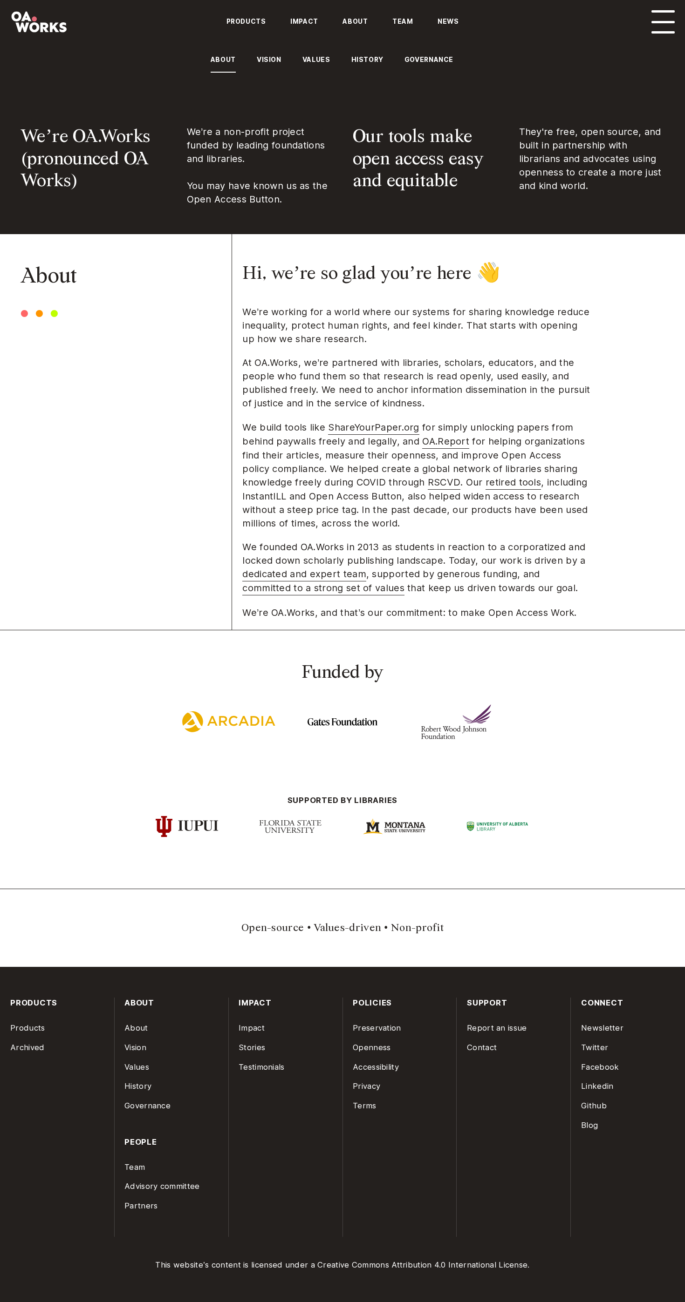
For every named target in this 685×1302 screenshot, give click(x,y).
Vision (135, 1047)
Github (594, 1105)
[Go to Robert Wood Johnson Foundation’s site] (456, 721)
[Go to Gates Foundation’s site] (342, 722)
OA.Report (445, 441)
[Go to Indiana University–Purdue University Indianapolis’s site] (186, 826)
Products (246, 21)
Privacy (366, 1086)
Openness (371, 1047)
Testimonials (262, 1067)
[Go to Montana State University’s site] (394, 826)
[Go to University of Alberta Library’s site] (498, 827)
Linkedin (597, 1086)
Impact (304, 21)
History (137, 1086)
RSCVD (444, 482)
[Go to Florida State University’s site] (290, 826)
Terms (365, 1105)
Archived (27, 1047)
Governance (147, 1105)
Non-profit (417, 927)
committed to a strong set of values (323, 588)
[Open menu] (663, 22)
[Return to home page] (90, 26)
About (355, 21)
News (448, 21)
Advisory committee (161, 1186)
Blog (589, 1125)
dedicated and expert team (304, 574)
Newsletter (602, 1027)
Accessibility (376, 1067)
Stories (252, 1047)
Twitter (594, 1047)
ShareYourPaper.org (373, 427)
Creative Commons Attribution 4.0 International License (422, 1264)
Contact (482, 1047)
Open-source (272, 927)
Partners (141, 1205)
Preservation (377, 1027)
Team (402, 21)
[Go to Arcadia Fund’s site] (228, 721)
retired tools (513, 482)
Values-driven (347, 927)
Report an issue (497, 1027)
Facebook (600, 1067)
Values (136, 1067)
